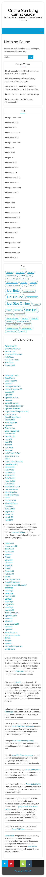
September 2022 (14, 187)
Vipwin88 (22, 331)
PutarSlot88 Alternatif (13, 354)
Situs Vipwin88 (11, 422)
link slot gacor (10, 414)
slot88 (7, 577)
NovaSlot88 (10, 351)
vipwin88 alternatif (12, 409)
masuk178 (9, 520)
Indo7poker (9, 357)
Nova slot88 (10, 509)
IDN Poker (9, 447)
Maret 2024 (12, 127)
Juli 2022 (10, 197)
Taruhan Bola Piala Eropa (13, 325)
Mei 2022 (11, 207)
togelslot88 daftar (26, 328)
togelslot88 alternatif (12, 328)
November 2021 (13, 217)
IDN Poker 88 (10, 500)
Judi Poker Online (32, 297)
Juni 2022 (11, 202)
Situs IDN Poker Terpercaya (23, 726)
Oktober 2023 (12, 137)
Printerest (11, 863)
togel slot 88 (10, 596)
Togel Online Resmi (13, 417)
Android (22, 275)
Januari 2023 (12, 172)
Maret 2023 (11, 162)
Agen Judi (30, 272)
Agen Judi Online (11, 275)
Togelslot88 (10, 365)
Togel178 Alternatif (12, 582)
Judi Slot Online (18, 303)
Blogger (41, 862)
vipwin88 (8, 395)
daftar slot (23, 282)
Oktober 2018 (12, 258)
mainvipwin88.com (12, 386)
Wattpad (35, 862)
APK (30, 275)
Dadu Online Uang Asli (14, 461)
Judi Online (15, 297)
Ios (24, 285)
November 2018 (13, 253)
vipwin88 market (11, 397)
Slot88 (7, 557)
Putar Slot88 (10, 481)
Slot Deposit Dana (12, 579)
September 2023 (14, 142)
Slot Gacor (9, 362)
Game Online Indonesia (13, 285)
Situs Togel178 (11, 381)
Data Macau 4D (11, 464)
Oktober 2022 (13, 182)
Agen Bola (9, 272)
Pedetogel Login (11, 375)
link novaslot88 (11, 546)
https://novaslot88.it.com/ (16, 585)
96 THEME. (27, 871)
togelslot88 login (11, 331)
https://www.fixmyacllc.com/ (17, 411)
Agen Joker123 (20, 272)
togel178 (8, 439)
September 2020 (14, 243)
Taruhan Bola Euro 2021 (23, 321)
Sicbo (7, 459)
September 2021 (13, 228)
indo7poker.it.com (12, 486)
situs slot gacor (11, 632)
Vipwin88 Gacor (11, 503)
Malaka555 (9, 543)
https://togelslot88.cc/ (14, 406)
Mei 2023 (11, 152)
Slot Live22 (34, 318)
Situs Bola (17, 310)
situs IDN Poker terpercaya (23, 741)
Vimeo (23, 863)
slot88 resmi (10, 649)
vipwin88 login (11, 615)
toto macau (9, 549)
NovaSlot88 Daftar (12, 349)
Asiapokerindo (11, 346)
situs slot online (20, 315)
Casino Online (23, 279)
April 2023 (11, 157)
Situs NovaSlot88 (12, 431)
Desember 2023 (13, 132)
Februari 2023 (12, 167)
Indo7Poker (9, 470)
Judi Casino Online (29, 291)
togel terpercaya (11, 613)
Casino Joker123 (11, 279)
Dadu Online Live (12, 456)
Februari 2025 (12, 122)
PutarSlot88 (10, 472)
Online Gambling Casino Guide (23, 12)
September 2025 (14, 117)
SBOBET (8, 599)
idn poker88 (10, 467)
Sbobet (8, 310)
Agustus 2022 (12, 192)
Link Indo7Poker (11, 489)
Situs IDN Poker (18, 829)
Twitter (5, 863)
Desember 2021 (13, 212)
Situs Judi (30, 310)
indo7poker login (12, 360)
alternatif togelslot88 (13, 389)
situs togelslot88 (12, 624)
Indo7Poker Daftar (12, 453)
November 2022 (13, 177)
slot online (9, 321)
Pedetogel (9, 506)
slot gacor (24, 318)
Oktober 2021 (12, 223)
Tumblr (29, 863)
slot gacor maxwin (12, 635)
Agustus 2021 (12, 233)
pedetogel (9, 588)
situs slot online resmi (12, 318)
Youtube (17, 862)
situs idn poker (11, 492)
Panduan (36, 304)
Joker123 (31, 285)
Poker (7, 498)
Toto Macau (10, 428)
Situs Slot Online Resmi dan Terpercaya (23, 94)
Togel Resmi (10, 378)
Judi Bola (13, 290)
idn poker (9, 450)
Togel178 (8, 565)
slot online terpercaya (13, 646)
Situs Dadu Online (33, 770)
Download (33, 282)
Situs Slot (9, 315)
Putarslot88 (9, 551)
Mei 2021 (10, 238)
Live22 (18, 682)
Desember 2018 (13, 248)
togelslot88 (27, 325)
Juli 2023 (10, 147)
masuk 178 (9, 514)
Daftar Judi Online (12, 282)
